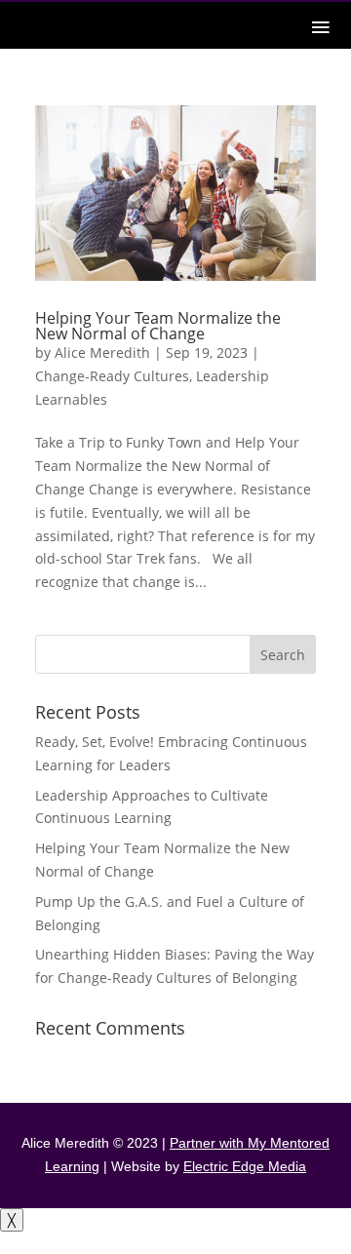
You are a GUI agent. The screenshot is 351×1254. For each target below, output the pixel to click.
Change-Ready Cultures (112, 376)
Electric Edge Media (244, 1166)
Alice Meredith (102, 352)
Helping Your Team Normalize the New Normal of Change (158, 325)
